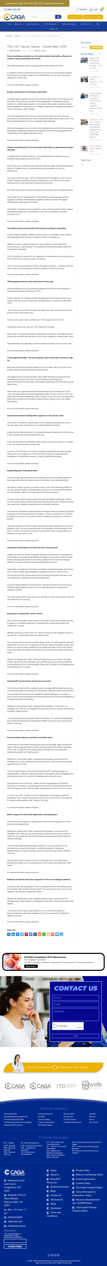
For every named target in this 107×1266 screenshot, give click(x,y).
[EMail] (30, 934)
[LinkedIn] (13, 934)
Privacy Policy (83, 1170)
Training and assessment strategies (18, 1122)
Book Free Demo (75, 17)
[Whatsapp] (44, 934)
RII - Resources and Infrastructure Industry (85, 1152)
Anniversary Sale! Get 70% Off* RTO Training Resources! (35, 3)
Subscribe (15, 1246)
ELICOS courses (70, 1119)
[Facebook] (17, 934)
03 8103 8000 (64, 1067)
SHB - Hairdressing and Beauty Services (55, 1156)
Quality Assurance (59, 1186)
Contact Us (55, 1195)
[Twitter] (22, 934)
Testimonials (56, 1199)
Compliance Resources (72, 1122)
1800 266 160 (81, 1067)
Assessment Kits (10, 1114)
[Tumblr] (35, 934)
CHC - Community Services (31, 1146)
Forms (91, 1119)
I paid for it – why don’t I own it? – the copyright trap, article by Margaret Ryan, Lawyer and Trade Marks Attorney (96, 128)
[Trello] (61, 934)
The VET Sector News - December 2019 (36, 47)
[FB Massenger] (57, 934)
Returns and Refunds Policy (89, 1174)
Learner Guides (44, 1119)
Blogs (53, 1190)
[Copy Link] (8, 934)
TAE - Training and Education (28, 1149)
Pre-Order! (93, 1122)
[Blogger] (48, 934)
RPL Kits (92, 1117)
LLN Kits (92, 1114)
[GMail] (52, 934)
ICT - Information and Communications (55, 1143)
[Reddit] (39, 934)
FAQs (53, 1203)
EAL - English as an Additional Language (54, 1152)
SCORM (41, 1117)
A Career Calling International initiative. (66, 1261)
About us (54, 1174)
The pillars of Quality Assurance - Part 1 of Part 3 (96, 80)
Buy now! (31, 966)
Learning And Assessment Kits (16, 1117)
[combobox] (44, 17)
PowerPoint (68, 1117)
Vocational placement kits (14, 1119)
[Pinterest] (26, 934)
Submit (75, 1036)
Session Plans (69, 1114)
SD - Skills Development (30, 1143)
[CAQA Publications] (14, 16)
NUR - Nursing (9, 1146)
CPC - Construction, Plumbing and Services (85, 1147)
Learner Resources (45, 1114)
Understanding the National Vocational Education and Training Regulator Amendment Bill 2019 (96, 102)
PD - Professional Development (28, 1153)
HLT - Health (9, 1143)
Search (96, 47)
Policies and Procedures (13, 1125)
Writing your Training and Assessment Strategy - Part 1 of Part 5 (96, 63)
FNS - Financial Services (9, 1153)
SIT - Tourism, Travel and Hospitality (56, 1147)
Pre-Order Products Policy (89, 1187)
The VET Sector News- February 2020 (96, 148)
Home (9, 36)
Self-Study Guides (45, 1125)
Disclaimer (55, 1208)
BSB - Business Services (9, 1149)
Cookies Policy (83, 1183)
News (17, 36)
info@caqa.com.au (16, 1225)
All (82, 164)
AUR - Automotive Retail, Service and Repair (86, 1143)
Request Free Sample (92, 17)
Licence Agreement (85, 1179)
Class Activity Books (46, 1122)
